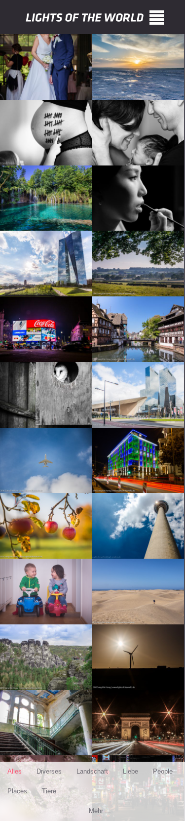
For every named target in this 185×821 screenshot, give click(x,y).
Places (17, 791)
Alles (14, 771)
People (163, 771)
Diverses (49, 771)
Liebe (130, 771)
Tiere (49, 791)
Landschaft (92, 771)
